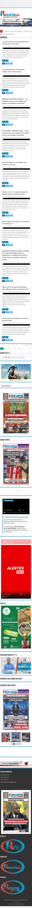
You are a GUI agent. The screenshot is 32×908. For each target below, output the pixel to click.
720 (9, 344)
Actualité (11, 46)
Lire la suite (5, 60)
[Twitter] (15, 902)
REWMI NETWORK (23, 900)
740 (16, 344)
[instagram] (19, 902)
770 (22, 348)
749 (9, 348)
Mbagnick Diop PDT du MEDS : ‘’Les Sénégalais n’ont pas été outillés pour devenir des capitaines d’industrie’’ (15, 101)
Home (2, 34)
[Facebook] (14, 902)
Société (15, 262)
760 (19, 348)
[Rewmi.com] (10, 14)
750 (15, 348)
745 (23, 344)
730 (13, 344)
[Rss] (12, 902)
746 (26, 346)
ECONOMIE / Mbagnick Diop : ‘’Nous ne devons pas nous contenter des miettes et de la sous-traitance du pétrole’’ (15, 133)
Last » (29, 348)
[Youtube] (17, 902)
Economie (12, 105)
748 (5, 348)
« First (2, 344)
